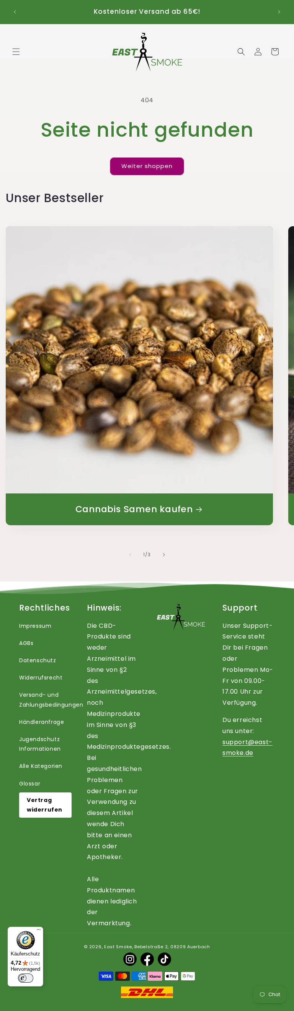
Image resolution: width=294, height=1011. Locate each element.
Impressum (35, 626)
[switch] (25, 978)
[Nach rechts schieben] (163, 554)
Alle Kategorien (40, 766)
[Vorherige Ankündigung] (15, 11)
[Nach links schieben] (130, 554)
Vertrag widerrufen (44, 804)
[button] (16, 51)
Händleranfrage (41, 722)
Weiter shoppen (147, 166)
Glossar (29, 783)
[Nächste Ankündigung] (279, 11)
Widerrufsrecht (40, 677)
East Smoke (118, 947)
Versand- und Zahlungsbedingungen (51, 699)
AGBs (26, 643)
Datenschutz (37, 660)
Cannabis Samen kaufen (134, 509)
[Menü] (38, 931)
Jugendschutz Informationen (40, 744)
